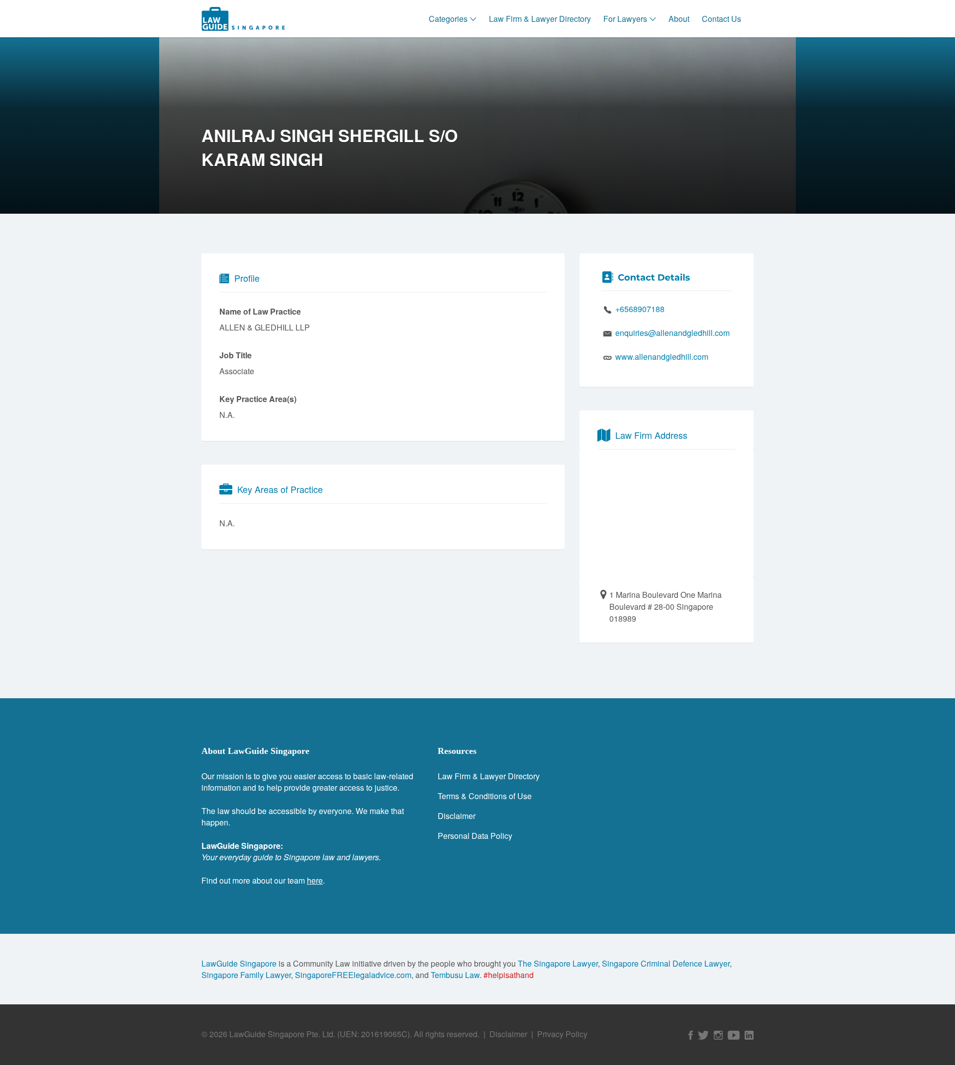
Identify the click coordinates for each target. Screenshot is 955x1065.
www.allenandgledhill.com (661, 356)
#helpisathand (508, 975)
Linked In (749, 1035)
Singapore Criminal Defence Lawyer (666, 963)
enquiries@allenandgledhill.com (672, 332)
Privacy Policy (562, 1034)
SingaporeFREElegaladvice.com (353, 975)
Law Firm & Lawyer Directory (540, 18)
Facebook (690, 1035)
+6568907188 (640, 309)
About (678, 18)
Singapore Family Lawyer (246, 975)
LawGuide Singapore (239, 963)
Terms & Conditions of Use (485, 796)
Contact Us (721, 18)
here (315, 880)
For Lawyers (625, 18)
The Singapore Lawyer (558, 963)
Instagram (718, 1035)
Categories (448, 18)
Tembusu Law (455, 975)
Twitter (703, 1035)
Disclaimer (457, 815)
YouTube (734, 1035)
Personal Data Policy (475, 835)
